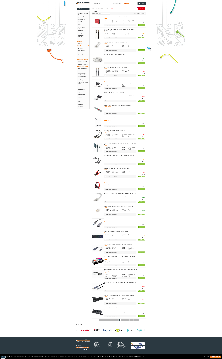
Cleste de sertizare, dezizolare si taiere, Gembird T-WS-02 (117, 168)
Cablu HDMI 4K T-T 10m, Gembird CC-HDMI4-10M (114, 130)
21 (117, 320)
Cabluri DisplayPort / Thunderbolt (83, 14)
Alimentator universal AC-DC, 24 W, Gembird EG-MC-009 (116, 80)
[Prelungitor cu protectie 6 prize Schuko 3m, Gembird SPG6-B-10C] (98, 109)
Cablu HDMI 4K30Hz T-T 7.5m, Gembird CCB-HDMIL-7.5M (115, 67)
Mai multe (79, 24)
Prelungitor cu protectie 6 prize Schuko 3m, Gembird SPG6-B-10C (118, 105)
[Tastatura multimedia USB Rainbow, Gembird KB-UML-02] (98, 236)
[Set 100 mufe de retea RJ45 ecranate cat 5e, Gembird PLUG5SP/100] (98, 210)
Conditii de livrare (120, 343)
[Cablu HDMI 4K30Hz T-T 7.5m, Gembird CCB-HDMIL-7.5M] (98, 72)
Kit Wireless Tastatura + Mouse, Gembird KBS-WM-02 (116, 308)
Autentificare (96, 342)
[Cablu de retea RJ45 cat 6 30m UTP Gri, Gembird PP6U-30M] (98, 46)
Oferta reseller (119, 350)
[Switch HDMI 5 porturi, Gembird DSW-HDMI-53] (98, 97)
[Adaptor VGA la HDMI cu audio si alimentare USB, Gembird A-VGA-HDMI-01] (98, 147)
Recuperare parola (97, 344)
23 (121, 320)
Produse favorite (97, 346)
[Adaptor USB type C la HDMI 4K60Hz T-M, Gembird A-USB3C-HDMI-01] (98, 248)
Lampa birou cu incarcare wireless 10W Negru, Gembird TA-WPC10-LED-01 (120, 118)
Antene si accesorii (81, 48)
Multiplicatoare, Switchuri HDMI (83, 62)
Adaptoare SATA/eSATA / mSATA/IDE (82, 36)
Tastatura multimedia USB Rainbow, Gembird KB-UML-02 (116, 231)
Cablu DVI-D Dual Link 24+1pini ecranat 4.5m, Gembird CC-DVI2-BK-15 (119, 156)
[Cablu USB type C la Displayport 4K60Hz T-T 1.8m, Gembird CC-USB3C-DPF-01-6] (98, 287)
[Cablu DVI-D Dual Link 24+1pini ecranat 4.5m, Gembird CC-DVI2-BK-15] (98, 160)
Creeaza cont (96, 343)
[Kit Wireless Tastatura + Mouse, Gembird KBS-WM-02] (98, 312)
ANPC (118, 349)
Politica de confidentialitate (122, 346)
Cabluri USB (80, 21)
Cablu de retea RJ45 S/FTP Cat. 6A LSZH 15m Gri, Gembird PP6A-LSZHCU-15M (120, 194)
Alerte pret (96, 348)
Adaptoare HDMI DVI (81, 30)
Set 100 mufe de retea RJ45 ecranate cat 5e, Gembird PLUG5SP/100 (118, 206)
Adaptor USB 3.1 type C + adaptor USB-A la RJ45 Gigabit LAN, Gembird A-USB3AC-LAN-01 (120, 219)
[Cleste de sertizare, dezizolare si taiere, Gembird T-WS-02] (98, 173)
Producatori (110, 349)
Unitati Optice (80, 106)
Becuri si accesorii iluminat (82, 76)
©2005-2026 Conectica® (121, 351)
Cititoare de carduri (81, 94)
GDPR (95, 351)
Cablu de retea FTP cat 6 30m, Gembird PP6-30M (114, 55)
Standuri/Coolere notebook (82, 70)
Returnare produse (120, 345)
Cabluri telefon (80, 54)
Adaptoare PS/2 (80, 33)
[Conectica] (83, 340)
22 (119, 320)
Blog (112, 8)
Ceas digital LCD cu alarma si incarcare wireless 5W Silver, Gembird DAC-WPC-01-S (119, 257)
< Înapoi (106, 320)
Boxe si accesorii (81, 91)
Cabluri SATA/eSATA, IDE (82, 19)
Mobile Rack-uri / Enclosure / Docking (82, 78)
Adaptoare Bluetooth (81, 89)
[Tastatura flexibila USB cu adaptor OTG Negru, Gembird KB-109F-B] (98, 299)
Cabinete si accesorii (81, 50)
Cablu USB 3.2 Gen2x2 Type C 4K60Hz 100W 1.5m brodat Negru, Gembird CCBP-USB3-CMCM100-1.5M (119, 30)
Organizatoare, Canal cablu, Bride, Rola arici (83, 83)
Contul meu (96, 345)
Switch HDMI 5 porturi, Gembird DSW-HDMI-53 (114, 92)
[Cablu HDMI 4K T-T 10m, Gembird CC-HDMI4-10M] (98, 135)
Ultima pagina (136, 320)
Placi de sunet (80, 104)
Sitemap (109, 344)
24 (123, 320)
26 (128, 320)
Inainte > (131, 320)
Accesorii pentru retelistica (82, 47)
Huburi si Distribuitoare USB (82, 61)
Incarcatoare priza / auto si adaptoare (82, 97)
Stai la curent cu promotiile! (97, 8)
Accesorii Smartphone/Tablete (83, 68)
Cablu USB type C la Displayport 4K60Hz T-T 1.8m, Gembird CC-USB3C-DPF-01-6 (120, 283)
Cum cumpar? (119, 342)
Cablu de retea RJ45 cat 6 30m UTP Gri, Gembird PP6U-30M (116, 42)
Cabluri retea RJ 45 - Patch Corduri (83, 52)
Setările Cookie (96, 352)
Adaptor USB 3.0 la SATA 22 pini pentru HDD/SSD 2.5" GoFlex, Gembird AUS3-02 (120, 270)
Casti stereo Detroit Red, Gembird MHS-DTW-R (114, 181)
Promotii (141, 8)
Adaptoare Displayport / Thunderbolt (81, 28)
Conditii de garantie (120, 344)
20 (115, 320)
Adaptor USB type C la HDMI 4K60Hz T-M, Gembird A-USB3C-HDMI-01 (118, 244)
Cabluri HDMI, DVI (81, 16)
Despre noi (109, 343)
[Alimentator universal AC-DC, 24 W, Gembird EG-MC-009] (98, 84)
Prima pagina (101, 320)
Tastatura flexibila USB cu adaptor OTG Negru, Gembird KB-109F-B (119, 295)
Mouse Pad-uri (80, 80)
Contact (109, 348)
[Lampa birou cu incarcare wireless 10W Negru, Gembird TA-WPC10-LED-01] (98, 122)
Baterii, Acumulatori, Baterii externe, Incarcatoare (82, 74)
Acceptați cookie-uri (215, 356)
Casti (79, 92)
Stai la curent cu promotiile (82, 347)
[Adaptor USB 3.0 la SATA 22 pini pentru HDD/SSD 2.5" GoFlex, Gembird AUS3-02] (98, 274)
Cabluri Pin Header (81, 17)
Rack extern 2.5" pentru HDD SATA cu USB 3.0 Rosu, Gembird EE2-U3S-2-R (119, 17)
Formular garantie (97, 349)
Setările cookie (206, 356)
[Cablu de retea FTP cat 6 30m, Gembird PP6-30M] (98, 59)
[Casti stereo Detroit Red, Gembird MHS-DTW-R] (98, 185)
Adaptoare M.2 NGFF (81, 32)
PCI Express (80, 43)
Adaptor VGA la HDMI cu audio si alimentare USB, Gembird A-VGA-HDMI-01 (120, 143)
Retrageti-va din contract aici (99, 350)
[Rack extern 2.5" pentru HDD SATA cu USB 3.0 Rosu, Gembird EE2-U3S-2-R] (98, 21)
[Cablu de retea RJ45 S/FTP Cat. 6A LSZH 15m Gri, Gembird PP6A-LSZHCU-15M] (98, 198)
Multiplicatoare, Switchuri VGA (83, 64)
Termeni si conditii (120, 348)
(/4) (111, 25)
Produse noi (107, 8)
